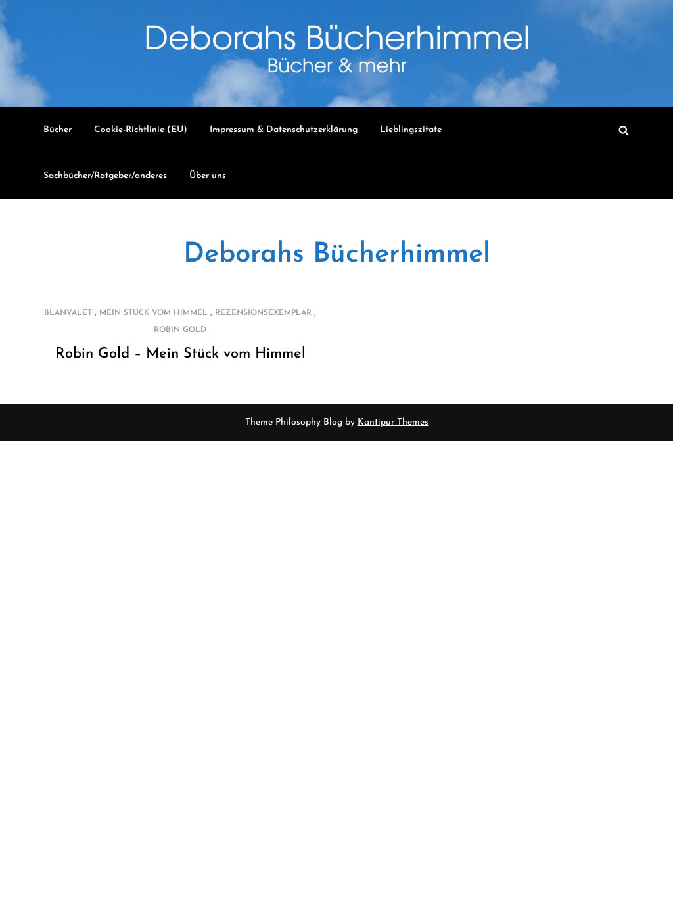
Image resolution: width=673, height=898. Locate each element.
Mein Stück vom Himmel (153, 313)
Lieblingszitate (411, 130)
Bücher (57, 130)
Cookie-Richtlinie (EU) (140, 130)
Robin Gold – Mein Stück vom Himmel (180, 354)
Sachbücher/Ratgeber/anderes (105, 176)
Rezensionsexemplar (263, 313)
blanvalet (68, 313)
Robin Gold (180, 330)
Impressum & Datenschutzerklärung (284, 130)
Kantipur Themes (393, 422)
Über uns (207, 176)
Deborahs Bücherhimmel (336, 255)
